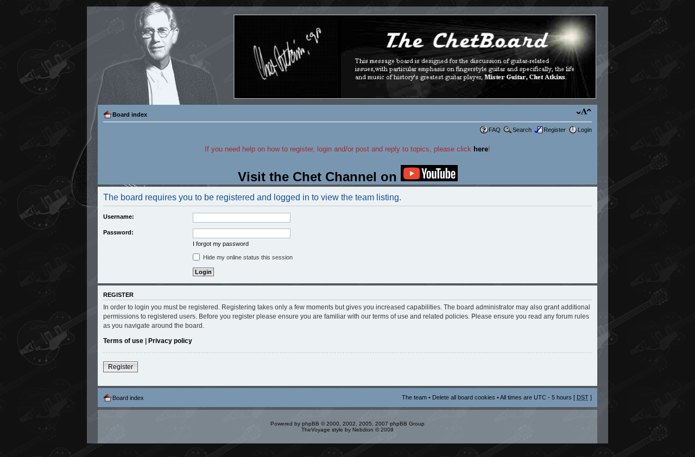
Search (522, 129)
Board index (129, 114)
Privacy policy (170, 341)
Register (555, 129)
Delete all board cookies (463, 397)
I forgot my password (221, 243)
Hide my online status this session (247, 257)
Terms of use (123, 341)
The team (414, 397)
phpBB (310, 424)
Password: (118, 232)
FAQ (495, 129)
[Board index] (347, 57)
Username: (118, 216)
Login (585, 129)
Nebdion (363, 430)
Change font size (584, 112)
